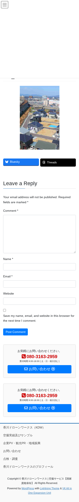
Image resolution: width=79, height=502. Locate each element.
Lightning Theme (49, 488)
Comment (10, 210)
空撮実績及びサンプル (18, 435)
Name (8, 259)
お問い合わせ (12, 451)
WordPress (27, 488)
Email (7, 276)
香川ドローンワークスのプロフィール (28, 466)
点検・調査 (10, 458)
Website (8, 293)
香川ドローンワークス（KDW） (24, 427)
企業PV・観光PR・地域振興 (21, 443)
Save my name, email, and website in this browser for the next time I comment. (38, 318)
